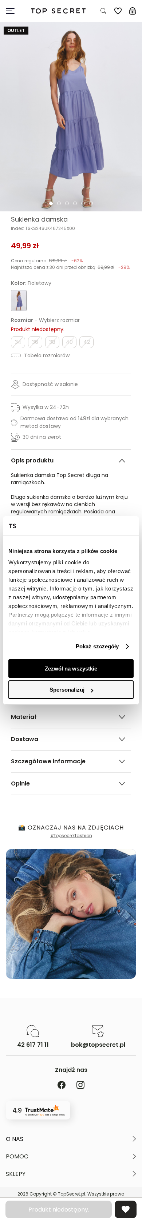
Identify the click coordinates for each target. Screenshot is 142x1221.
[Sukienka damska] (71, 116)
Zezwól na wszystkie (71, 668)
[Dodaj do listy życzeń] (126, 1209)
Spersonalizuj (67, 690)
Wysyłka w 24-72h (46, 407)
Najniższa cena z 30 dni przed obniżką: (70, 267)
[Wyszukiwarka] (103, 11)
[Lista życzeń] (118, 11)
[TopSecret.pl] (58, 11)
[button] (71, 1139)
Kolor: (31, 283)
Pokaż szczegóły (97, 646)
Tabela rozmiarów (46, 355)
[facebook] (62, 1085)
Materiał (23, 717)
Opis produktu (32, 460)
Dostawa (24, 739)
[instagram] (80, 1085)
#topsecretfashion (71, 835)
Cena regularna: (47, 261)
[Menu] (13, 11)
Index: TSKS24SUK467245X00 (43, 228)
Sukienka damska (39, 219)
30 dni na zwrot (42, 437)
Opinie (20, 783)
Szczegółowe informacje (48, 761)
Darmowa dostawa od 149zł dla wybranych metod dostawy (74, 422)
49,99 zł (25, 245)
